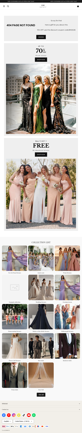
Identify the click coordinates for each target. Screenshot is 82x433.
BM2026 (41, 37)
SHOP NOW (41, 59)
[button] (4, 6)
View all (41, 395)
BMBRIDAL (7, 430)
